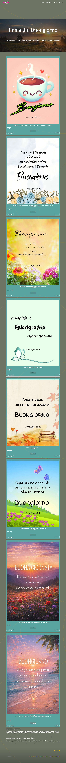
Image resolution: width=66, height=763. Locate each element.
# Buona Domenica (56, 40)
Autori (61, 2)
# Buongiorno (9, 40)
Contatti (58, 756)
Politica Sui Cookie (33, 756)
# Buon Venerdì (44, 40)
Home (42, 2)
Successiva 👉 (18, 729)
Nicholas (7, 35)
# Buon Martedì (25, 40)
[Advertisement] (33, 12)
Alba (9, 720)
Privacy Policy (52, 756)
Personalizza (33, 130)
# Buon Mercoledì (32, 40)
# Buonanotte (14, 40)
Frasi (55, 2)
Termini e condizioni (43, 756)
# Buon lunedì (20, 40)
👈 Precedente (9, 729)
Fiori (7, 625)
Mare (7, 720)
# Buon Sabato (49, 40)
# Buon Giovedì (38, 40)
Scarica (57, 133)
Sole (9, 625)
